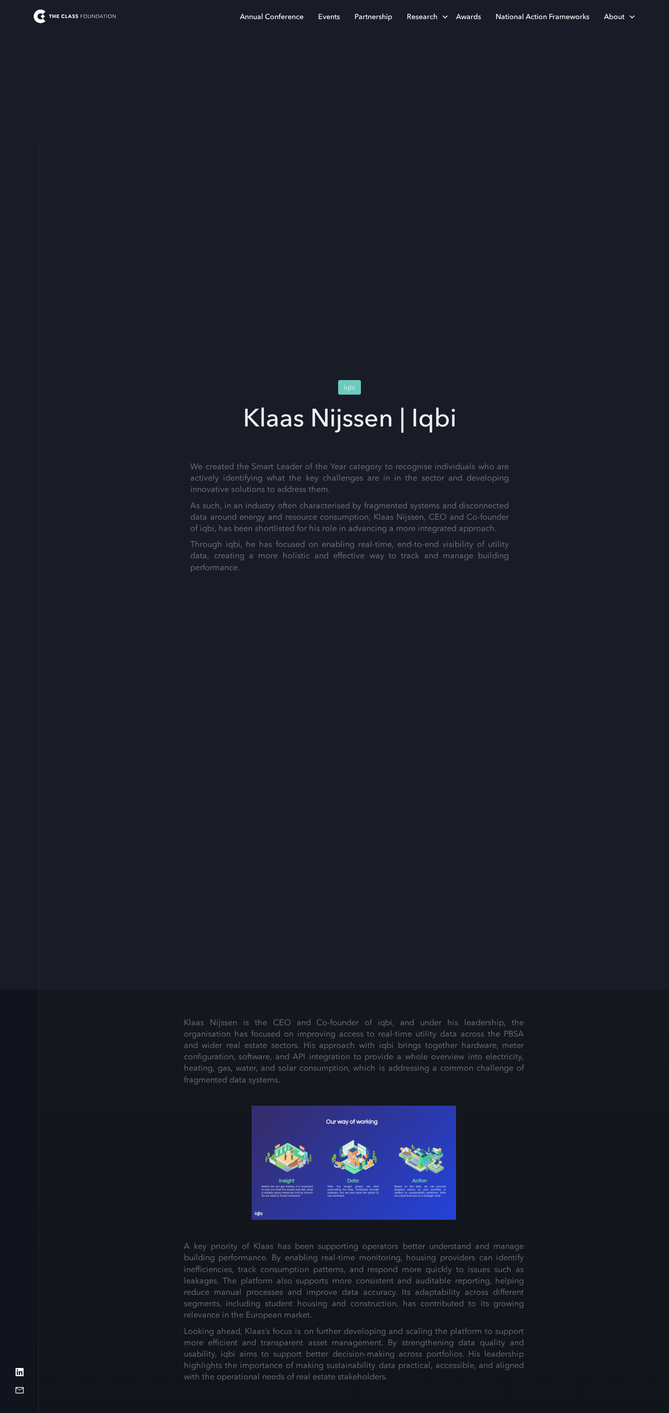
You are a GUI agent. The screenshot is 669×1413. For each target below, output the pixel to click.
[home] (75, 16)
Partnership (373, 16)
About (614, 16)
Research (422, 16)
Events (329, 16)
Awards (468, 16)
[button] (424, 16)
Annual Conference (272, 16)
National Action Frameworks (542, 16)
